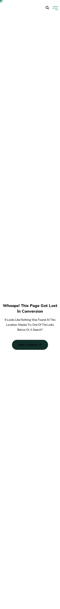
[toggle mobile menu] (55, 8)
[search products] (47, 7)
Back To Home (28, 345)
